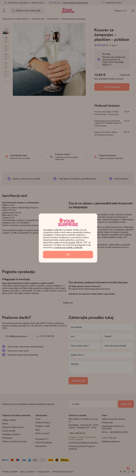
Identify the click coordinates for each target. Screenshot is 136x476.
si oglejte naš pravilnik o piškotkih (67, 247)
